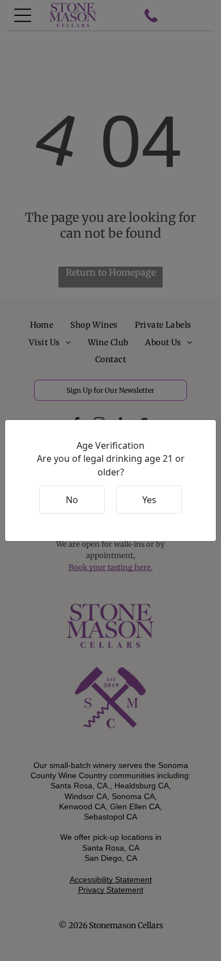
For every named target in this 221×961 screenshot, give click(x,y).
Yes (149, 500)
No (72, 500)
